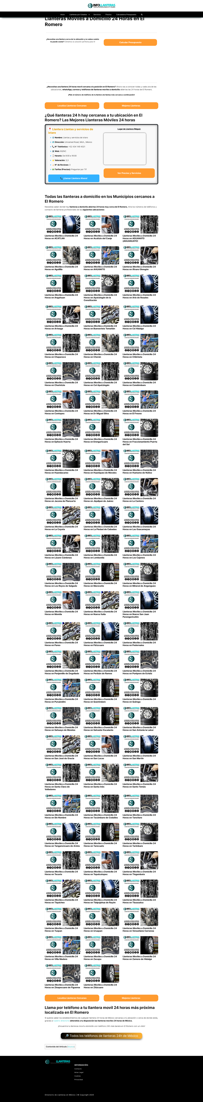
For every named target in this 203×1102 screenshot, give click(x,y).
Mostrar (71, 1047)
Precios (108, 14)
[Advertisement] (101, 64)
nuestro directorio (61, 1021)
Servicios (97, 14)
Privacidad (78, 1079)
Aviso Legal (78, 1072)
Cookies (77, 1076)
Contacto (78, 1069)
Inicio (62, 14)
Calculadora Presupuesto (126, 14)
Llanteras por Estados (78, 14)
